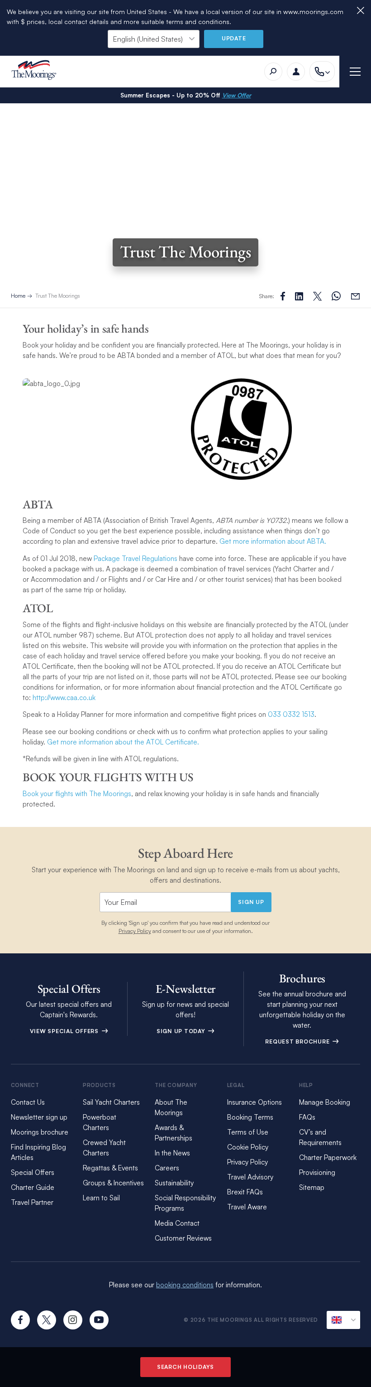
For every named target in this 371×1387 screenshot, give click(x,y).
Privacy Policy (135, 931)
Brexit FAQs (245, 1192)
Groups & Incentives (113, 1183)
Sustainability (174, 1183)
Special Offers (32, 1172)
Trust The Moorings (57, 295)
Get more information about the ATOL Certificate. (123, 742)
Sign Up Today (182, 1031)
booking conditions (185, 1285)
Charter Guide (32, 1187)
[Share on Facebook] (283, 296)
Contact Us (28, 1102)
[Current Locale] (343, 1320)
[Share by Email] (355, 296)
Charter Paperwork (328, 1157)
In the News (172, 1153)
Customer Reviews (183, 1238)
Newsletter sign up (39, 1117)
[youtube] (99, 1319)
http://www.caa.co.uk (64, 697)
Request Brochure (298, 1041)
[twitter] (46, 1319)
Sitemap (311, 1187)
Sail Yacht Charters (111, 1102)
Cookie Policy (247, 1147)
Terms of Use (247, 1132)
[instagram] (72, 1319)
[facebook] (20, 1319)
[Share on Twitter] (299, 296)
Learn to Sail (101, 1198)
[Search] (273, 72)
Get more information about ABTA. (272, 541)
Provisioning (317, 1172)
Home (18, 295)
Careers (167, 1168)
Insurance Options (254, 1102)
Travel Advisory (250, 1177)
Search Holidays (185, 1366)
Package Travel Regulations (135, 558)
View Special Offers (65, 1031)
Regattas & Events (110, 1168)
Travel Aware (247, 1207)
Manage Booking (324, 1102)
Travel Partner (32, 1202)
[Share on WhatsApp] (336, 296)
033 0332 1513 (290, 714)
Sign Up (251, 902)
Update (234, 38)
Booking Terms (250, 1117)
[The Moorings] (37, 71)
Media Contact (177, 1223)
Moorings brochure (39, 1132)
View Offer (236, 95)
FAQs (307, 1117)
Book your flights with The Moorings (77, 793)
